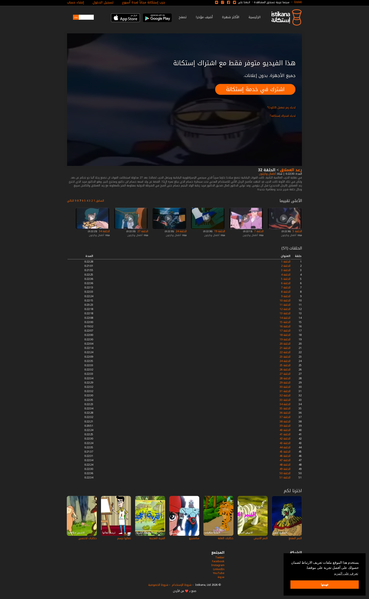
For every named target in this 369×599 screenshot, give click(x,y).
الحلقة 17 (285, 330)
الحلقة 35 (285, 408)
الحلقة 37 (285, 417)
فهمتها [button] (324, 584)
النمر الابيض (261, 538)
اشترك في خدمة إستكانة (255, 89)
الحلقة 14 (285, 317)
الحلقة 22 (285, 352)
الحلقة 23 (285, 356)
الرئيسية (255, 17)
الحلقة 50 (285, 473)
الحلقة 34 (104, 231)
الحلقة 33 (285, 400)
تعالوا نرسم (124, 538)
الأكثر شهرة (230, 17)
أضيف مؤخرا (204, 17)
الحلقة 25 (285, 365)
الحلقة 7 (258, 231)
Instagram (217, 565)
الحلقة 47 (285, 460)
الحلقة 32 (285, 395)
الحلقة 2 (285, 266)
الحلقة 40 (285, 430)
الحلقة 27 (142, 231)
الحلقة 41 (285, 434)
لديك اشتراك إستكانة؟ (283, 115)
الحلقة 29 (285, 382)
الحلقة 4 (285, 274)
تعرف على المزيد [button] (346, 573)
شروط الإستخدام (182, 584)
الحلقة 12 (285, 309)
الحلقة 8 (285, 291)
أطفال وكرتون (267, 173)
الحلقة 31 (285, 391)
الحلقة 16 (285, 326)
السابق (100, 200)
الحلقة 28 (285, 378)
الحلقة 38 (285, 421)
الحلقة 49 (285, 469)
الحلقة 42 (285, 438)
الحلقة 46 (285, 456)
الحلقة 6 (285, 283)
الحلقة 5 (297, 231)
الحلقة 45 (285, 451)
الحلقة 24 (181, 231)
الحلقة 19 (219, 231)
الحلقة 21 (285, 348)
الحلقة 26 (285, 369)
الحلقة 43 (285, 443)
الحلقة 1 (285, 261)
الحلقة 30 (285, 386)
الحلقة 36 (285, 412)
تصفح (183, 17)
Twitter (219, 557)
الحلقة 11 (285, 304)
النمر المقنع (295, 538)
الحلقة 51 (285, 477)
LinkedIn (218, 569)
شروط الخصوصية (158, 584)
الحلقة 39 (285, 425)
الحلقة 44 (285, 447)
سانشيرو (194, 538)
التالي (70, 200)
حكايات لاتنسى (87, 538)
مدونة (221, 577)
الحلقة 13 (285, 313)
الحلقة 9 (285, 296)
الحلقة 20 (285, 343)
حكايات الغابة (225, 538)
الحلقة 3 (285, 270)
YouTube (218, 573)
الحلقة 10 (285, 300)
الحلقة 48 (285, 464)
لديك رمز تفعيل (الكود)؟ (281, 107)
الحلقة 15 (285, 322)
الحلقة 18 (285, 335)
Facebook (218, 561)
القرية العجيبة (157, 538)
